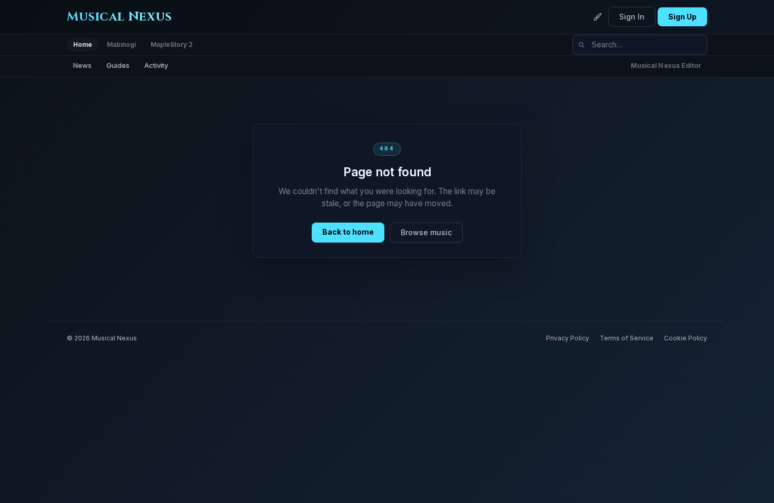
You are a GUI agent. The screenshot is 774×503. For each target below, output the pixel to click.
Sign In (631, 16)
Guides (118, 65)
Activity (156, 65)
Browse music (426, 232)
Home (82, 44)
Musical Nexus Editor (666, 65)
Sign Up (682, 16)
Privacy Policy (567, 338)
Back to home (348, 231)
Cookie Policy (685, 338)
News (82, 65)
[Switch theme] (597, 16)
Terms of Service (626, 338)
